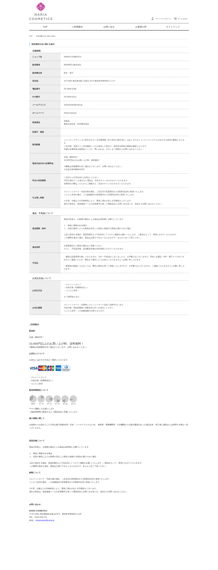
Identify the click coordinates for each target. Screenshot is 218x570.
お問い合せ (109, 27)
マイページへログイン (163, 19)
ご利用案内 (77, 27)
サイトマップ (173, 27)
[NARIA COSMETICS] (41, 22)
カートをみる (182, 19)
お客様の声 (141, 27)
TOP (45, 27)
